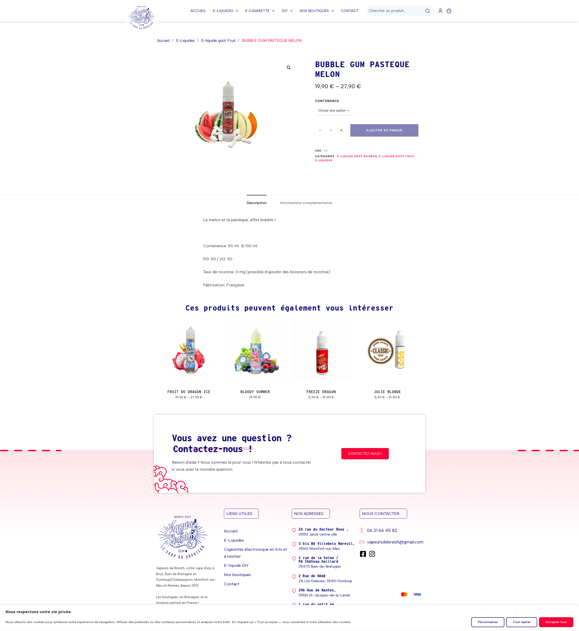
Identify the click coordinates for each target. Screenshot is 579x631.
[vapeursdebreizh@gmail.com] (391, 542)
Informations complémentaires (306, 203)
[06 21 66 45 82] (391, 531)
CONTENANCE (327, 101)
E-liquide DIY (236, 565)
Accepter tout (556, 622)
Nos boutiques (314, 11)
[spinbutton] (331, 130)
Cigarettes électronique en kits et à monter (255, 553)
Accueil (198, 11)
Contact (349, 11)
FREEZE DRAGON (321, 392)
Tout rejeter (522, 622)
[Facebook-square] (363, 553)
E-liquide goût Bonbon (357, 156)
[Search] (427, 11)
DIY (285, 11)
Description (256, 203)
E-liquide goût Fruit (218, 40)
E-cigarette (257, 11)
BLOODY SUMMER (255, 392)
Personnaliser (488, 622)
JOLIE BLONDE (387, 392)
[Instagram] (372, 553)
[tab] (256, 203)
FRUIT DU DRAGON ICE (188, 392)
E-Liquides (223, 11)
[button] (341, 130)
